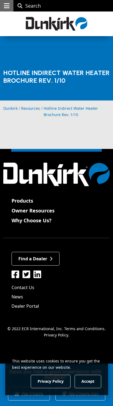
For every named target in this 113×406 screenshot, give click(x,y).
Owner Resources (33, 210)
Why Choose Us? (32, 220)
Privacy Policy (56, 335)
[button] (6, 5)
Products (22, 200)
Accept (87, 381)
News (17, 297)
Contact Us (23, 287)
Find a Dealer (32, 259)
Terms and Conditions (84, 328)
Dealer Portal (25, 306)
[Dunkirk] (56, 23)
